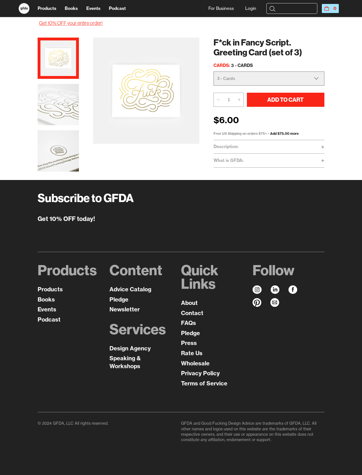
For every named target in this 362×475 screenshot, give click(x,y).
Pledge (118, 299)
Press (189, 342)
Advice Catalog (130, 289)
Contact (192, 312)
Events (93, 8)
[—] (218, 100)
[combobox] (296, 8)
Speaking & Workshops (125, 362)
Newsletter (124, 309)
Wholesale (195, 363)
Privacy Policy (200, 373)
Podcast (117, 8)
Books (71, 8)
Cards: (233, 65)
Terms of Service (204, 383)
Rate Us (191, 353)
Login (250, 8)
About (189, 302)
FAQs (188, 322)
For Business (221, 8)
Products (47, 8)
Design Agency (130, 348)
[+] (239, 100)
